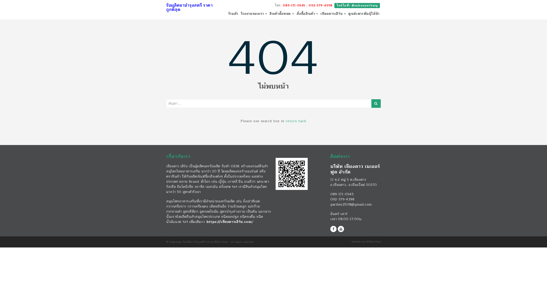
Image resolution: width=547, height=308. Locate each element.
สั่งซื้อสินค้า (306, 13)
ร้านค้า (233, 13)
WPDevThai (373, 242)
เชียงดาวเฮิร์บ (332, 13)
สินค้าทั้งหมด (280, 13)
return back (296, 121)
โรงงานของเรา (253, 13)
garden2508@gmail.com (351, 204)
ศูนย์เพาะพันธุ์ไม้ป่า (363, 13)
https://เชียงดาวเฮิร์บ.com (229, 222)
